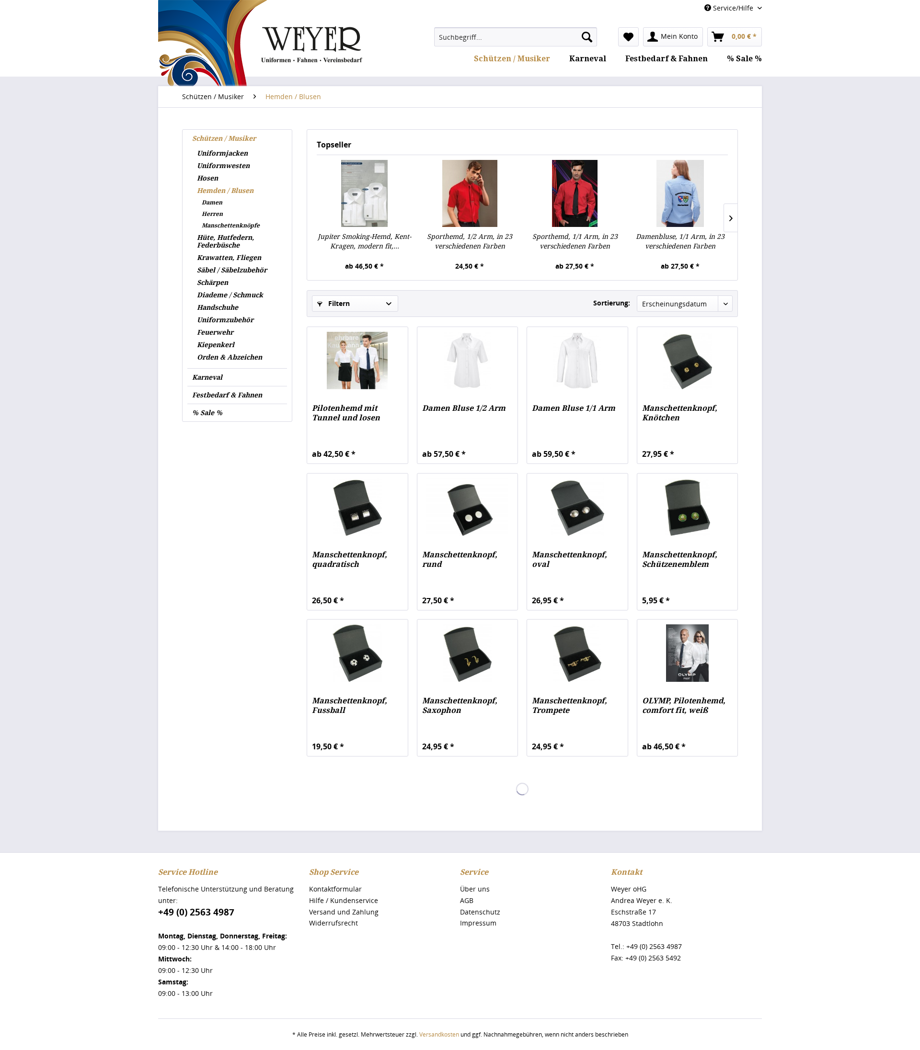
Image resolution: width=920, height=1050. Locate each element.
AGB (466, 900)
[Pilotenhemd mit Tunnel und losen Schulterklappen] (357, 360)
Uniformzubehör (225, 320)
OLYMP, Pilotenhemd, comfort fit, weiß (683, 705)
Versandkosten (439, 1034)
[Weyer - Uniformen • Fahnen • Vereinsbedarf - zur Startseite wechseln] (260, 73)
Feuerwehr (215, 332)
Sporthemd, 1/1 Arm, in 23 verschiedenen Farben (575, 241)
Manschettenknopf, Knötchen (679, 413)
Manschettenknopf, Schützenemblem (679, 559)
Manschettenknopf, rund (459, 559)
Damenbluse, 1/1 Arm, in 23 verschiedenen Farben (680, 241)
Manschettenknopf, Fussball (349, 705)
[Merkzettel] (628, 36)
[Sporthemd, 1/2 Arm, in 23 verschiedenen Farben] (470, 193)
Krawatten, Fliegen (229, 257)
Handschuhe (217, 307)
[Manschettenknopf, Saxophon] (467, 653)
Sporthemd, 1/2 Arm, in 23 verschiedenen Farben (469, 241)
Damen (212, 202)
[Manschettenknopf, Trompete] (577, 653)
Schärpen (212, 282)
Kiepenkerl (215, 345)
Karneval (207, 377)
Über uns (475, 888)
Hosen (207, 178)
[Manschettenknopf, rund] (467, 507)
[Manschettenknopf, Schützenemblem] (687, 507)
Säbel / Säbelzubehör (232, 270)
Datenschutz (480, 911)
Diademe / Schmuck (230, 295)
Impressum (478, 922)
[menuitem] (515, 36)
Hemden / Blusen (225, 190)
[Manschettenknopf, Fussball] (357, 653)
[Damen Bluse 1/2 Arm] (467, 360)
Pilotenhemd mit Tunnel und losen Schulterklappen (346, 413)
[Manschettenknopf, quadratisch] (357, 507)
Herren (212, 214)
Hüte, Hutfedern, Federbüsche (225, 241)
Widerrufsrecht (333, 922)
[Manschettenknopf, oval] (577, 507)
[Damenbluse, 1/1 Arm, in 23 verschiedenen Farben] (680, 193)
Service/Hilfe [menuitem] (733, 7)
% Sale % (207, 413)
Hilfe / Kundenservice (343, 900)
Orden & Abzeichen (229, 357)
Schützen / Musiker (224, 138)
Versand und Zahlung (344, 911)
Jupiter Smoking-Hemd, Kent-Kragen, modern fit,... (364, 241)
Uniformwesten (223, 165)
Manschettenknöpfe (231, 225)
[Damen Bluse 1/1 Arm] (577, 360)
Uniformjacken (222, 153)
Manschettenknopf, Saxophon (459, 705)
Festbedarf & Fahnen (227, 395)
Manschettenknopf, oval (569, 559)
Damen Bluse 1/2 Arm (464, 408)
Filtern (338, 303)
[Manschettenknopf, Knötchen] (687, 360)
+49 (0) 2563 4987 (196, 912)
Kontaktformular (335, 888)
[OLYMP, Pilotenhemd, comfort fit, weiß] (687, 653)
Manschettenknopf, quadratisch (349, 559)
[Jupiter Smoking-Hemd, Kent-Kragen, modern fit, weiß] (365, 193)
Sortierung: (611, 302)
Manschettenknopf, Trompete (569, 705)
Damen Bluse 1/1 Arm (573, 408)
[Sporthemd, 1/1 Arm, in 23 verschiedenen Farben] (575, 193)
